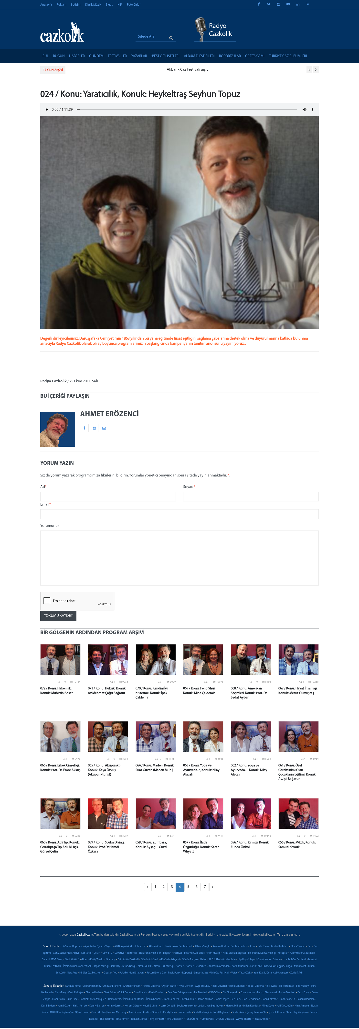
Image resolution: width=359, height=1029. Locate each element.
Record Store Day (156, 973)
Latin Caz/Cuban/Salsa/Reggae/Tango (271, 966)
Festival (177, 953)
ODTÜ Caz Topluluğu (61, 1012)
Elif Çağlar (214, 992)
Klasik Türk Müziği (164, 966)
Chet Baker (110, 992)
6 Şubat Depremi (72, 946)
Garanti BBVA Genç (52, 959)
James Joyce (222, 999)
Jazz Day (115, 966)
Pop (115, 973)
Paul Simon (134, 1012)
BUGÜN (59, 56)
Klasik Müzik (93, 4)
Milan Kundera (251, 1006)
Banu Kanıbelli (237, 986)
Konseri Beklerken (196, 966)
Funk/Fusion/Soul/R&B (302, 953)
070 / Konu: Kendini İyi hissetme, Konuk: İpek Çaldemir (152, 693)
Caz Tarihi (86, 953)
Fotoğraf (282, 953)
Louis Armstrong (186, 1006)
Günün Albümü (149, 959)
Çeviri (97, 953)
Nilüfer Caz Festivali (90, 973)
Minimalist (300, 966)
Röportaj (187, 973)
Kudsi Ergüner (150, 1006)
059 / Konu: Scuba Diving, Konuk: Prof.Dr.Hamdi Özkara (106, 847)
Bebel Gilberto (256, 986)
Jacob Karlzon (205, 999)
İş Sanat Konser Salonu (268, 959)
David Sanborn (157, 992)
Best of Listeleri (279, 946)
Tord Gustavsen (174, 1019)
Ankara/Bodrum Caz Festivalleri (230, 946)
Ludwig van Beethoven (210, 1006)
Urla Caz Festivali (219, 973)
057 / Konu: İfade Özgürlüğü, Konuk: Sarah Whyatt (201, 847)
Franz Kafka (58, 999)
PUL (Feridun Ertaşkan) (131, 973)
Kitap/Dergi (129, 966)
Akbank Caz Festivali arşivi (91, 70)
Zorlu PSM (296, 973)
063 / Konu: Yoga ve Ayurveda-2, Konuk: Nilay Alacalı (201, 770)
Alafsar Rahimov (92, 986)
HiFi (119, 4)
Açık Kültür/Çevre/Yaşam (98, 946)
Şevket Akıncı (276, 1012)
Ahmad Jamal (73, 986)
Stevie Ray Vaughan (297, 1012)
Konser (180, 966)
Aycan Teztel (169, 986)
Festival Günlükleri (194, 953)
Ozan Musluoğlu (100, 1012)
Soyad (189, 487)
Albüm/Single (202, 946)
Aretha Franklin (131, 986)
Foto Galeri (134, 4)
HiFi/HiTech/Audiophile (222, 959)
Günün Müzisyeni (170, 959)
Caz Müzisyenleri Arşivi (66, 953)
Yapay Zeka (245, 973)
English (167, 953)
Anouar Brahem (112, 986)
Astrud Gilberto (151, 986)
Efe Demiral (200, 992)
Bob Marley (302, 986)
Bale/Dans (263, 946)
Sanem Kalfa (184, 1012)
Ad (43, 487)
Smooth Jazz (201, 973)
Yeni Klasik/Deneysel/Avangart (271, 973)
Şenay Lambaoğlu (256, 1012)
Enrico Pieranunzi (267, 992)
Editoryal (132, 953)
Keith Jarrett (80, 1006)
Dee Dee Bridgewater (180, 992)
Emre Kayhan (248, 992)
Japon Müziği (101, 966)
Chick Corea (124, 992)
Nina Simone (302, 1006)
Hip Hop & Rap (246, 959)
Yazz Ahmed (261, 1019)
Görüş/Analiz (96, 959)
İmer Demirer (171, 999)
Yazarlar (139, 56)
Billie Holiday (286, 986)
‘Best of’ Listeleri (165, 56)
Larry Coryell (168, 1006)
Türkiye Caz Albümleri (288, 56)
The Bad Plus (107, 1019)
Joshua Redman (306, 999)
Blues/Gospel (298, 946)
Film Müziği (214, 953)
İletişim (76, 4)
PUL (45, 56)
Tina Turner (122, 1019)
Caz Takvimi (254, 56)
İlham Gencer (153, 999)
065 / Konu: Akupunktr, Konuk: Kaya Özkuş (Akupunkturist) (104, 770)
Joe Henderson (251, 999)
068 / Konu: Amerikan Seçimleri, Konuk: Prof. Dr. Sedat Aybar (249, 693)
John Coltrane (270, 999)
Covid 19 (107, 953)
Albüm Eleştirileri (199, 56)
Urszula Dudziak (225, 1019)
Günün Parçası (190, 959)
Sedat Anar (238, 1012)
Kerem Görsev (133, 1006)
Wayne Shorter (244, 1019)
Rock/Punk (174, 973)
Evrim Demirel (287, 992)
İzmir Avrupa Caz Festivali (77, 966)
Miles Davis (268, 1006)
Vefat (234, 973)
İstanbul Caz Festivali (294, 959)
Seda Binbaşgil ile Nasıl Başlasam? (211, 1012)
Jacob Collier (188, 999)
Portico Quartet (152, 1012)
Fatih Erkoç (303, 992)
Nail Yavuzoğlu (284, 1006)
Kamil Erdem (48, 1006)
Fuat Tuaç (72, 999)
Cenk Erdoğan (76, 992)
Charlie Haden (94, 992)
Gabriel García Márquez (93, 999)
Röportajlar (230, 56)
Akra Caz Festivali (182, 946)
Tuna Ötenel (192, 1019)
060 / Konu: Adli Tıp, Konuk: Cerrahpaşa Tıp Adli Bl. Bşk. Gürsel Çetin (60, 847)
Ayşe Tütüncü (202, 986)
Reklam (61, 4)
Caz (310, 946)
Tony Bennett (156, 1019)
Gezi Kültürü (72, 959)
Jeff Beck (236, 999)
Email (45, 505)
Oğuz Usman (82, 1012)
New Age (72, 973)
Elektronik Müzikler (150, 953)
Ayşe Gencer (186, 986)
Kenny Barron (97, 1006)
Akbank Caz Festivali (159, 946)
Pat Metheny (119, 1012)
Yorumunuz (49, 526)
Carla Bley (60, 992)
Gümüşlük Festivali (128, 959)
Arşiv (252, 946)
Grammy (111, 959)
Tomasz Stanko (139, 1019)
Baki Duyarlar (219, 986)
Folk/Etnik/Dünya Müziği (262, 953)
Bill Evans (271, 986)
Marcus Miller (233, 1006)
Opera (107, 973)
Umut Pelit (207, 1019)
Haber (203, 959)
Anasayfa (46, 4)
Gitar (84, 959)
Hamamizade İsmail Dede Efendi (126, 999)
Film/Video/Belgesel (234, 953)
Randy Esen (169, 1012)
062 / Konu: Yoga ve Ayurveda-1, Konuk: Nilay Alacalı (249, 770)
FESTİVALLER (117, 56)
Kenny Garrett (115, 1006)
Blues (109, 4)
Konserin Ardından (219, 966)
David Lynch (140, 992)
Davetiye (120, 953)
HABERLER (77, 56)
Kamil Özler (64, 1006)
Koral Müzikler (240, 966)
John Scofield (287, 999)
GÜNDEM (96, 56)
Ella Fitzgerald (230, 992)
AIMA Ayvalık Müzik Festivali (130, 946)
